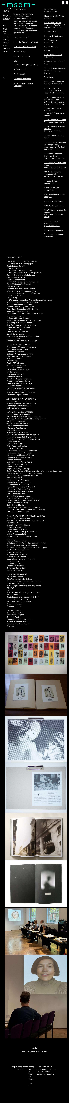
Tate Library (49, 77)
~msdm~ (18, 4)
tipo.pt (47, 51)
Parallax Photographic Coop (26, 65)
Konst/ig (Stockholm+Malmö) (26, 42)
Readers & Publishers (53, 36)
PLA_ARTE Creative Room (25, 47)
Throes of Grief (50, 31)
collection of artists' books (55, 167)
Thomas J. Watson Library (54, 122)
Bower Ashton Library (53, 23)
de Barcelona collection (53, 176)
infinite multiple (51, 47)
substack (31, 1084)
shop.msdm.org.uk (21, 37)
